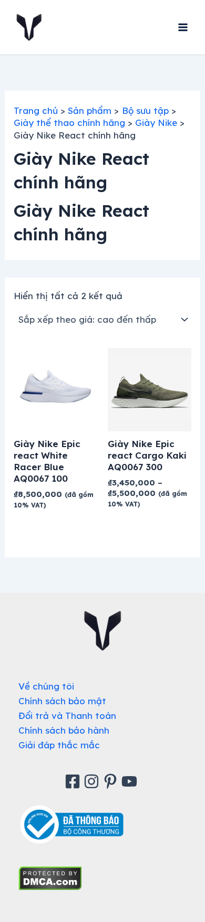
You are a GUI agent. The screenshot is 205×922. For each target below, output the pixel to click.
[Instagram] (93, 781)
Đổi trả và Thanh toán (67, 715)
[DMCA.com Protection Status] (50, 877)
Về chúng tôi (46, 686)
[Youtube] (130, 781)
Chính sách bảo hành (63, 730)
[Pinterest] (111, 781)
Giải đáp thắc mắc (59, 744)
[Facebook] (74, 781)
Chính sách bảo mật (62, 700)
